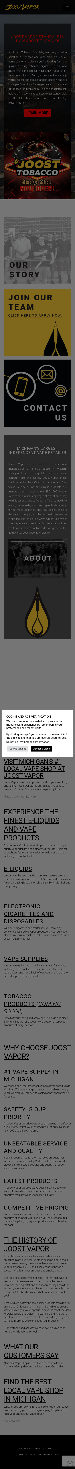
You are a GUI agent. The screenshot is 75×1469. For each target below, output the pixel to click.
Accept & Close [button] (41, 748)
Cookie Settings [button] (17, 748)
